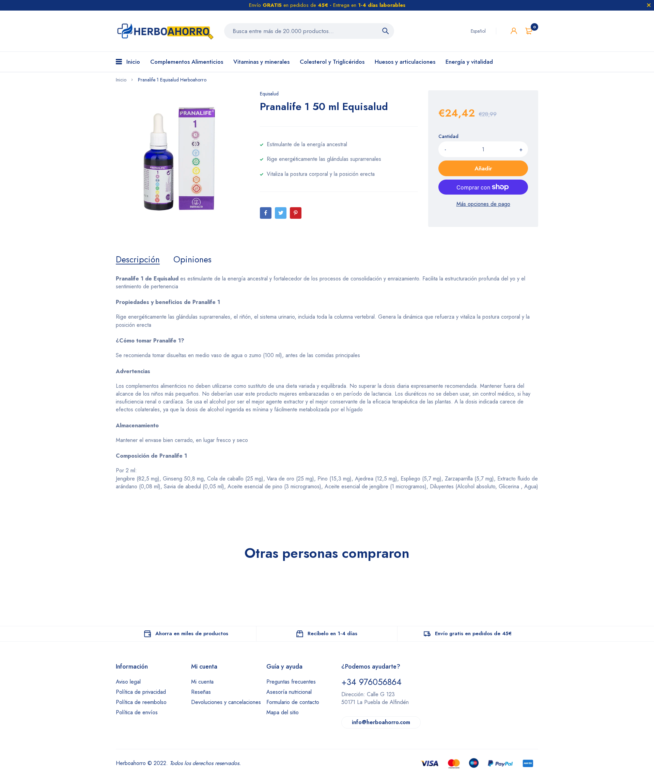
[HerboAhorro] (165, 31)
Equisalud (269, 93)
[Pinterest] (295, 213)
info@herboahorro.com (381, 722)
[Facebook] (265, 213)
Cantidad (448, 136)
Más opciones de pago (483, 204)
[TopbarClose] (649, 5)
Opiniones (192, 259)
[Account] (514, 31)
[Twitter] (280, 213)
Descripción (138, 259)
